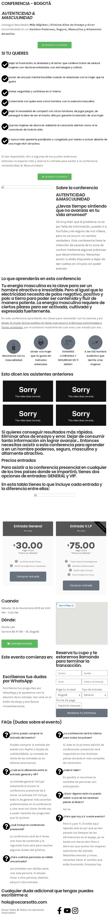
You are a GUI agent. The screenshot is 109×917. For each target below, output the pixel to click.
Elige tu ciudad (66, 689)
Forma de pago (65, 700)
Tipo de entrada (92, 689)
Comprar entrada (28, 576)
